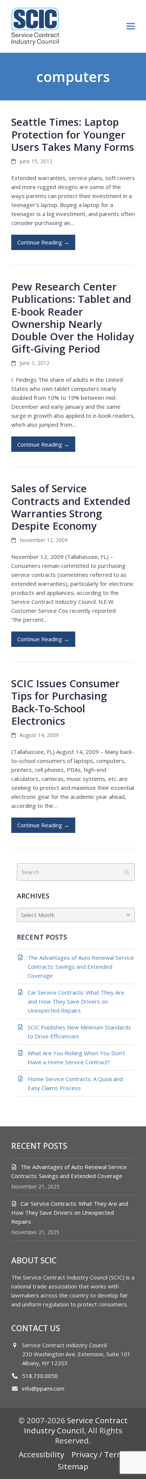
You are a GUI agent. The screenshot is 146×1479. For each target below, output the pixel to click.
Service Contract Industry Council (76, 1425)
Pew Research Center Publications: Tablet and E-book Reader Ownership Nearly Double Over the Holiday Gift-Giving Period (72, 317)
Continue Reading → (43, 242)
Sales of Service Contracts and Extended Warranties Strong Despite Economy (71, 507)
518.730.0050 (40, 1375)
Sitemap (73, 1466)
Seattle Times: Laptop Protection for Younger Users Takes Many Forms (72, 134)
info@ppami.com (43, 1388)
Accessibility (41, 1454)
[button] (131, 26)
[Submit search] (127, 872)
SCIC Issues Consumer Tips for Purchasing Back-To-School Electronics (65, 702)
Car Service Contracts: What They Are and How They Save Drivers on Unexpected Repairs (69, 1212)
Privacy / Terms (100, 1454)
